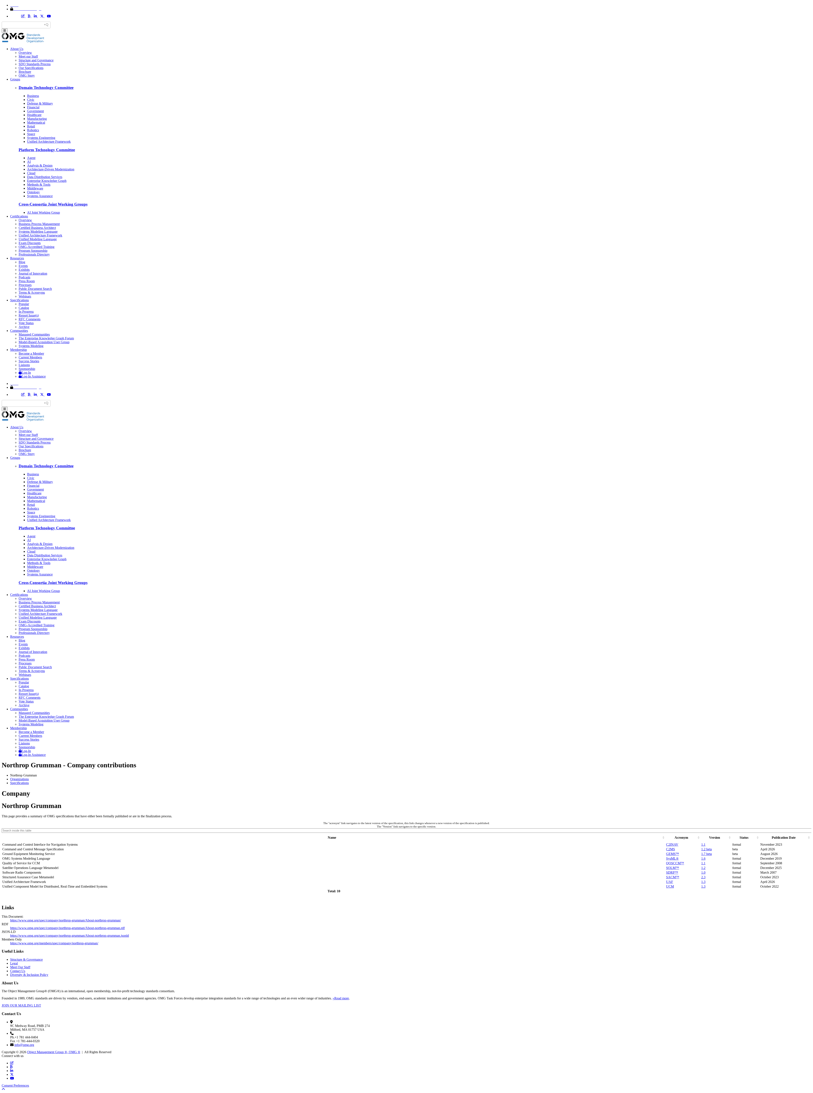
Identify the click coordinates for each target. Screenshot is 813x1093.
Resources (17, 258)
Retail (31, 126)
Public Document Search (35, 289)
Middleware (35, 188)
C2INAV (672, 844)
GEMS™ (672, 854)
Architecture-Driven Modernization (50, 169)
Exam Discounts (30, 243)
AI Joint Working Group (43, 212)
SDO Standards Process (35, 64)
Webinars (25, 296)
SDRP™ (672, 872)
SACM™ (672, 877)
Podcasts (24, 277)
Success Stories (29, 361)
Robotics (33, 130)
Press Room (27, 281)
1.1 (703, 844)
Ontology (33, 192)
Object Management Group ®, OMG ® (53, 1052)
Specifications (19, 300)
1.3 (703, 882)
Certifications (19, 216)
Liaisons (24, 365)
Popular (24, 304)
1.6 (703, 858)
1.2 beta (706, 849)
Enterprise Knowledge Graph (46, 181)
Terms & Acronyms (32, 292)
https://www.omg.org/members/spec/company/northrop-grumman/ (54, 943)
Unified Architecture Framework (49, 141)
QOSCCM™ (675, 863)
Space (31, 134)
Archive (24, 327)
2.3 (703, 877)
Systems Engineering (41, 138)
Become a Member (31, 353)
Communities (19, 330)
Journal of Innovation (33, 273)
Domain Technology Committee (46, 87)
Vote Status (26, 323)
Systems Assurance (40, 196)
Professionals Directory (34, 254)
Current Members (30, 357)
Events (23, 266)
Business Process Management (39, 224)
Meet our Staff (28, 56)
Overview (25, 52)
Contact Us (17, 971)
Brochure (25, 71)
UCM (670, 886)
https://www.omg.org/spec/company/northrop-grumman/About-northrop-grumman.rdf (67, 928)
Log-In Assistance (34, 376)
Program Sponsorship (33, 250)
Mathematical (36, 122)
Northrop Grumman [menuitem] (23, 775)
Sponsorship (27, 369)
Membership (18, 349)
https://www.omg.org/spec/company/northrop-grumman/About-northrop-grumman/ (65, 920)
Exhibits (24, 269)
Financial (33, 107)
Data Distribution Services (44, 177)
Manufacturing (37, 118)
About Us (16, 49)
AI (29, 161)
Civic (30, 99)
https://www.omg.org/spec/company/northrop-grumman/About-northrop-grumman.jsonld (69, 935)
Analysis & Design (40, 165)
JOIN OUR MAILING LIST (21, 1005)
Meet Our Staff (20, 967)
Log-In (26, 372)
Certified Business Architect (37, 228)
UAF (669, 882)
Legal (14, 963)
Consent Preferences (15, 1085)
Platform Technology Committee (47, 150)
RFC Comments (29, 319)
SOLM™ (672, 868)
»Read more (341, 998)
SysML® (672, 858)
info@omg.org (24, 1045)
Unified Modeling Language (38, 239)
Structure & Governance (26, 959)
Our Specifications (31, 68)
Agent (31, 158)
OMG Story (27, 75)
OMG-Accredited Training (36, 247)
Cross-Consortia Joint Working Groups (53, 204)
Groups (15, 79)
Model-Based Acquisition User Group (44, 342)
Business (33, 96)
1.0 (703, 872)
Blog (22, 262)
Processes (25, 285)
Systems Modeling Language (38, 231)
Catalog (24, 308)
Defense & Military (40, 103)
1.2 (703, 868)
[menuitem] (410, 779)
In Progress (26, 311)
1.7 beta (706, 854)
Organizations (19, 779)
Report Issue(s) (29, 315)
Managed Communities (34, 334)
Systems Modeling (31, 346)
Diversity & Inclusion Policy (29, 975)
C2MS (670, 849)
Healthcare (34, 115)
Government (35, 111)
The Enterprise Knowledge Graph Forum (46, 338)
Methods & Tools (38, 184)
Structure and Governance (36, 60)
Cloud (31, 173)
